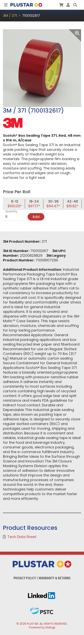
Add (35, 216)
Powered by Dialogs (42, 627)
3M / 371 (10, 15)
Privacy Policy (24, 578)
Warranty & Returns (55, 578)
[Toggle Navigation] (6, 5)
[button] (75, 5)
